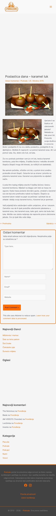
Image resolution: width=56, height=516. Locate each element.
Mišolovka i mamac (11, 335)
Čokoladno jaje (9, 347)
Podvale (24, 81)
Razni (5, 454)
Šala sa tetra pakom (11, 339)
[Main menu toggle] (51, 7)
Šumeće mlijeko (9, 351)
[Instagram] (30, 485)
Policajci (6, 450)
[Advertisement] (28, 43)
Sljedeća (51, 223)
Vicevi (5, 458)
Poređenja (22, 411)
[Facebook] (25, 485)
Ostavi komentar (12, 81)
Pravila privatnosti (28, 494)
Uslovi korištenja (28, 498)
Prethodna (5, 223)
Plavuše (6, 442)
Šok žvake (7, 343)
